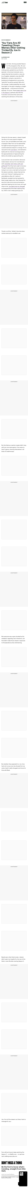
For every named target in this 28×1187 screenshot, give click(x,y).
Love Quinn (14, 149)
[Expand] (20, 1173)
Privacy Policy (8, 1177)
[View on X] (14, 248)
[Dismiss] (25, 1173)
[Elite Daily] (4, 2)
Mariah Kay (6, 57)
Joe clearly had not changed (17, 186)
